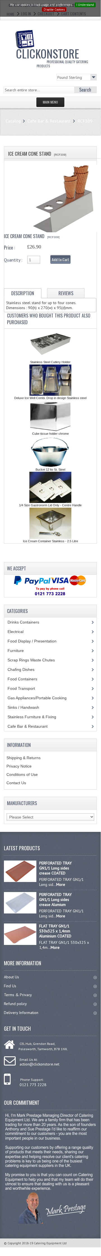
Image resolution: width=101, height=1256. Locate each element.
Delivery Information (21, 1012)
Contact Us (16, 783)
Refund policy (15, 1003)
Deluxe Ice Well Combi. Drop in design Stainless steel (50, 398)
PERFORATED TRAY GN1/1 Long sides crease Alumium (55, 899)
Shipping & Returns (23, 758)
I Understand (85, 5)
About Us (11, 976)
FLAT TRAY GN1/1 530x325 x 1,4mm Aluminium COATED (55, 931)
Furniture (20, 650)
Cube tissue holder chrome (50, 433)
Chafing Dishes (25, 669)
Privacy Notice (19, 766)
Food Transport (27, 688)
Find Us (10, 985)
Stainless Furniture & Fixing (36, 717)
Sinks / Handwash (29, 707)
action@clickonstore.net (39, 1064)
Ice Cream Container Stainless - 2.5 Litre (50, 541)
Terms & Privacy (18, 994)
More (60, 884)
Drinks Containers (28, 622)
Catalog (13, 121)
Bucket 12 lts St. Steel (50, 469)
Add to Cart (60, 259)
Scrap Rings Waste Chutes (34, 660)
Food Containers (28, 679)
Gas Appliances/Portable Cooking (41, 698)
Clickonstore (52, 56)
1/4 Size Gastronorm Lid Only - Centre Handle (50, 505)
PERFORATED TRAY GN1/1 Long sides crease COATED (55, 868)
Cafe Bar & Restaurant (49, 121)
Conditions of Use (22, 774)
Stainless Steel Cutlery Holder (50, 362)
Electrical (21, 631)
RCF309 (85, 121)
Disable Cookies (54, 9)
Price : (9, 247)
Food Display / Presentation (36, 641)
